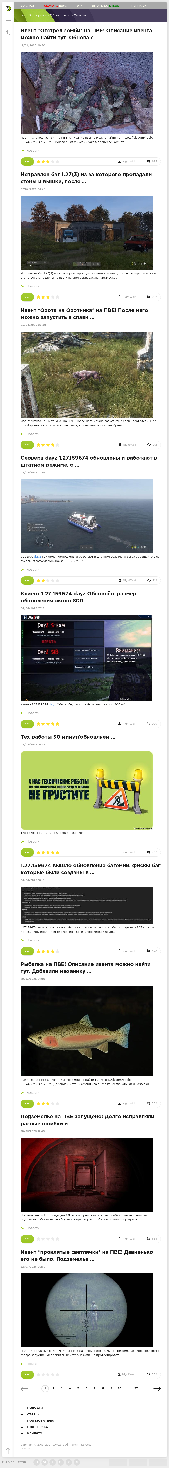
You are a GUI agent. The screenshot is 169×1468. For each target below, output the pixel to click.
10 (119, 1388)
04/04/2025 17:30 (33, 473)
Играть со (106, 5)
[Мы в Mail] (77, 1462)
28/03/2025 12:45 (33, 1131)
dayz (37, 557)
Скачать (80, 15)
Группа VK (138, 5)
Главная (27, 5)
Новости (33, 151)
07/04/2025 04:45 (33, 189)
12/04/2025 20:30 (33, 45)
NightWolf (129, 161)
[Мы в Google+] (61, 1462)
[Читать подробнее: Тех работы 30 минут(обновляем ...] (27, 852)
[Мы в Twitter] (44, 1462)
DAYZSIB (58, 1445)
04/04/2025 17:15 (32, 608)
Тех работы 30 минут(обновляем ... (68, 737)
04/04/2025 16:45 (33, 745)
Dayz (55, 5)
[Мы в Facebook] (52, 1462)
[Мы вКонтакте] (36, 1462)
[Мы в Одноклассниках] (69, 1462)
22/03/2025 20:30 (33, 1267)
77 (136, 1388)
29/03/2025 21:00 (33, 979)
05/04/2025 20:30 (33, 325)
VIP (79, 5)
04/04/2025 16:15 (33, 880)
